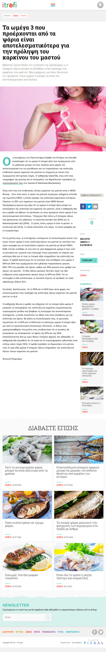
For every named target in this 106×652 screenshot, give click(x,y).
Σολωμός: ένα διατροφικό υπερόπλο (27, 566)
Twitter (89, 206)
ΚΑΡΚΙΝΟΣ (86, 245)
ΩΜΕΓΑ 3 (84, 242)
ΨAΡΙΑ (24, 16)
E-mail (95, 206)
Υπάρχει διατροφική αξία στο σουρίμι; (91, 335)
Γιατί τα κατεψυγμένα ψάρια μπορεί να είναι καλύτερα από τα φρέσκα (27, 462)
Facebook (83, 206)
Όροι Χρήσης (76, 642)
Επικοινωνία (65, 642)
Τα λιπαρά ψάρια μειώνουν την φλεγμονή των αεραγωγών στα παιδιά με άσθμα (79, 516)
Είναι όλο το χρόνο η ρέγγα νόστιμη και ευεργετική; (79, 566)
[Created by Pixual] (93, 641)
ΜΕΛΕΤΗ (85, 238)
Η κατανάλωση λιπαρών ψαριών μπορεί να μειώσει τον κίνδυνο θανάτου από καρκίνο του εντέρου (79, 462)
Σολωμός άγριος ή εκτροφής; (91, 400)
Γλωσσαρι (87, 260)
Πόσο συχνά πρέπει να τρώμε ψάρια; (27, 516)
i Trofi (9, 5)
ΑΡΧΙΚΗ (7, 16)
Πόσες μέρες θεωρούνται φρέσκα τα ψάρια (91, 303)
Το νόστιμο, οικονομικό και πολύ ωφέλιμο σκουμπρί (91, 368)
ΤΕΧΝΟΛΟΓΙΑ (88, 315)
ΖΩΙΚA (15, 16)
